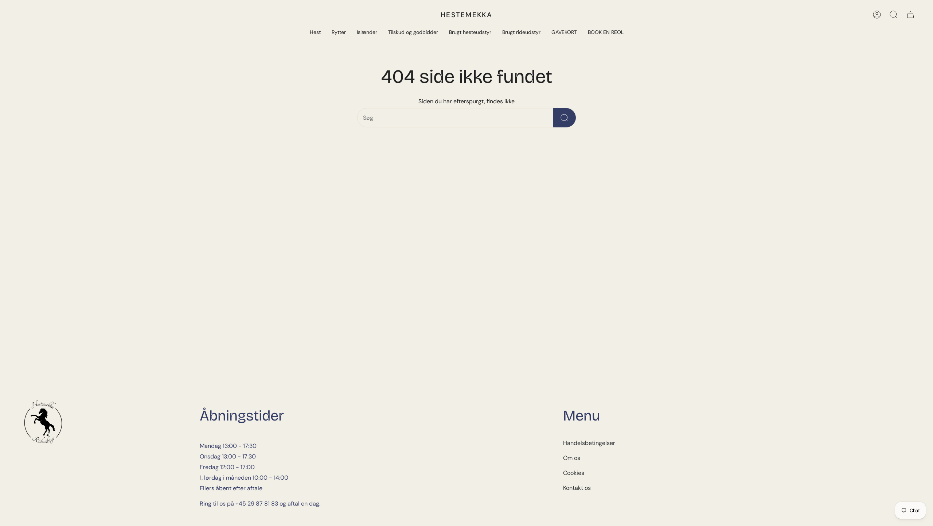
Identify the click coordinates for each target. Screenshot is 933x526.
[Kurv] (910, 14)
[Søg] (893, 14)
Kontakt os (577, 488)
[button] (315, 33)
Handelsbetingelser (589, 443)
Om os (571, 458)
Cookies (573, 473)
